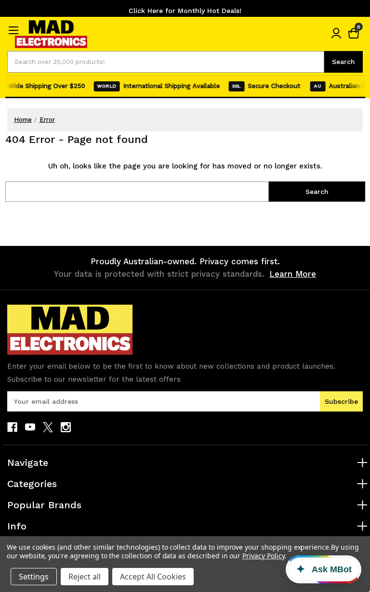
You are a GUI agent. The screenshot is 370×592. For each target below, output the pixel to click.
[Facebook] (12, 427)
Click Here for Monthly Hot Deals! (185, 10)
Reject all (84, 576)
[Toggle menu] (13, 30)
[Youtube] (30, 427)
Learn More (292, 274)
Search (343, 61)
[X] (48, 427)
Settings (34, 576)
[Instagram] (66, 427)
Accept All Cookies (153, 576)
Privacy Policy (263, 555)
